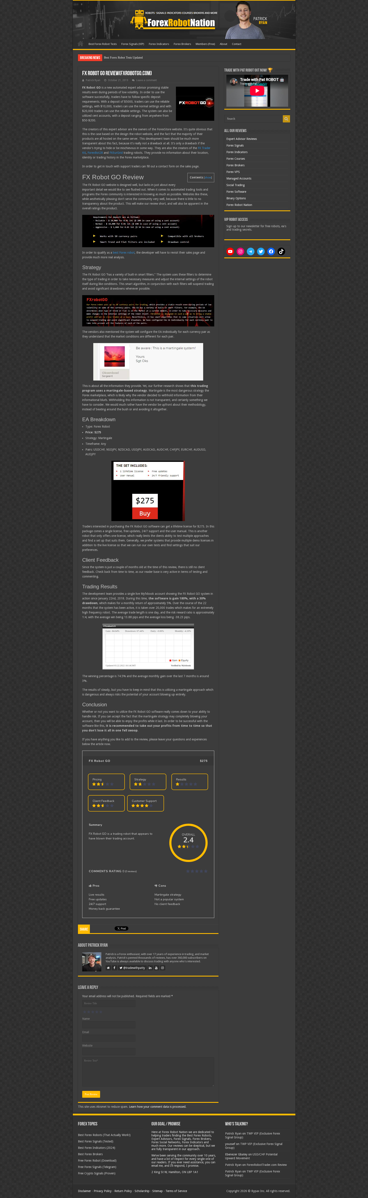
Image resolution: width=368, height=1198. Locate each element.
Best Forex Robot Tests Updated (123, 57)
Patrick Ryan (93, 80)
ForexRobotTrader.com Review (267, 1164)
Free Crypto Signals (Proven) (96, 1173)
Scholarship (142, 1191)
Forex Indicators (159, 44)
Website (87, 1045)
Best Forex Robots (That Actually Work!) (104, 1135)
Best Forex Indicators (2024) (96, 1147)
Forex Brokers (182, 44)
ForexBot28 (95, 152)
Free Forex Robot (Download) (97, 1160)
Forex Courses (235, 158)
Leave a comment (146, 80)
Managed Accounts (238, 178)
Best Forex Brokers (90, 1154)
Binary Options (236, 198)
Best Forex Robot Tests (103, 44)
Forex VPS (233, 172)
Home (80, 43)
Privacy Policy (103, 1191)
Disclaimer (84, 1191)
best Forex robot (124, 252)
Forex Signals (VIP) (132, 44)
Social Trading (235, 185)
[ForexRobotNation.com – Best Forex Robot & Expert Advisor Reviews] (184, 20)
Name (86, 1018)
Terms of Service (176, 1191)
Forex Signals (235, 145)
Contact (236, 44)
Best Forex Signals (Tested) (95, 1141)
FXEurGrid (116, 152)
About (223, 44)
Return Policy (123, 1191)
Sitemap (157, 1191)
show (208, 177)
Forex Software (236, 191)
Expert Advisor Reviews (241, 139)
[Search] (286, 118)
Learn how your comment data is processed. (157, 1106)
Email (85, 1032)
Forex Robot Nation (239, 205)
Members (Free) (205, 44)
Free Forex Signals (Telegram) (97, 1167)
